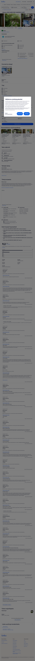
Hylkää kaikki (19, 113)
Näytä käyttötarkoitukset (8, 114)
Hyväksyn (26, 113)
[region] (17, 107)
